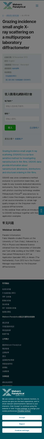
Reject (22, 424)
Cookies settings (22, 430)
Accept (22, 417)
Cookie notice (24, 411)
